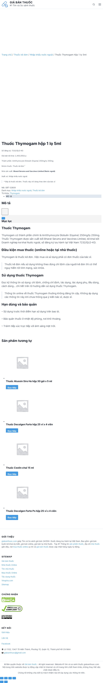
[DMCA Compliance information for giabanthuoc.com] (12, 611)
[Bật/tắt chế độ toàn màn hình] (10, 678)
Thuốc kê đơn (21, 54)
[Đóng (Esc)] (1, 678)
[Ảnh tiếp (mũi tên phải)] (6, 682)
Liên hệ (5, 638)
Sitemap (5, 584)
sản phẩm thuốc (76, 544)
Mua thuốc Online (9, 573)
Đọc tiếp (12, 387)
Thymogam (15, 193)
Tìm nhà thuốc (8, 569)
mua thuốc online (20, 547)
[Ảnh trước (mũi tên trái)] (1, 682)
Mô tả (9, 196)
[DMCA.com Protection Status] (8, 601)
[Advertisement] (51, 28)
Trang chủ (7, 54)
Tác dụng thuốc (8, 576)
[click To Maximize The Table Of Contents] (5, 211)
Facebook (6, 643)
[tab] (53, 196)
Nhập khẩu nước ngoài (41, 54)
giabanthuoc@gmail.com (15, 653)
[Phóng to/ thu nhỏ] (14, 678)
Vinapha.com (7, 580)
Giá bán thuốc (21, 2)
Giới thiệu (6, 632)
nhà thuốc (95, 544)
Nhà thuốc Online (9, 565)
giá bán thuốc (42, 547)
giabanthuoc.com (9, 541)
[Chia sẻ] (6, 678)
